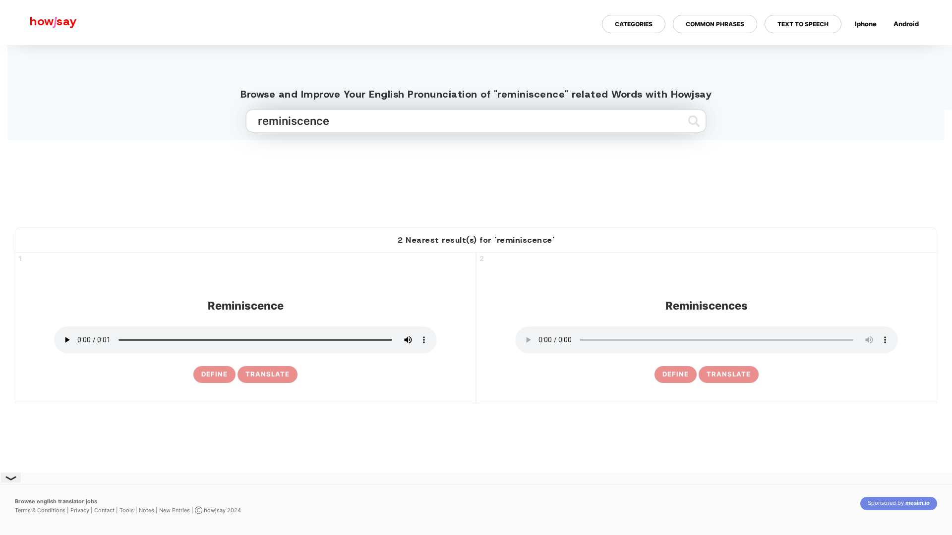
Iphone (866, 24)
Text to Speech (803, 24)
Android (906, 24)
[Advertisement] (476, 180)
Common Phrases (715, 24)
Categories (634, 24)
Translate (267, 374)
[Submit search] (694, 121)
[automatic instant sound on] (909, 56)
